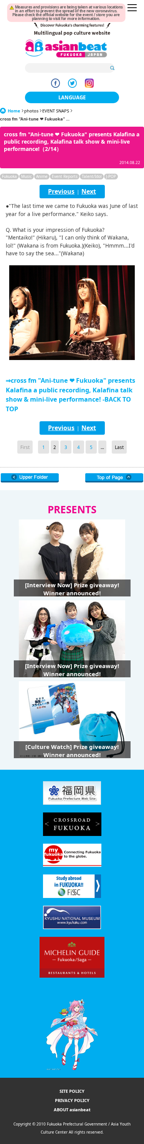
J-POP (111, 176)
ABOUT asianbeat (72, 1109)
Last (119, 447)
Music (26, 176)
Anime (42, 176)
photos (31, 111)
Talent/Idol (92, 176)
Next (88, 191)
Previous (61, 191)
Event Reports (65, 176)
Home (14, 111)
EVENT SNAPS (55, 111)
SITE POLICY (72, 1091)
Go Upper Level (30, 477)
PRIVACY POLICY (72, 1100)
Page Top (114, 477)
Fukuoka (9, 176)
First (25, 447)
